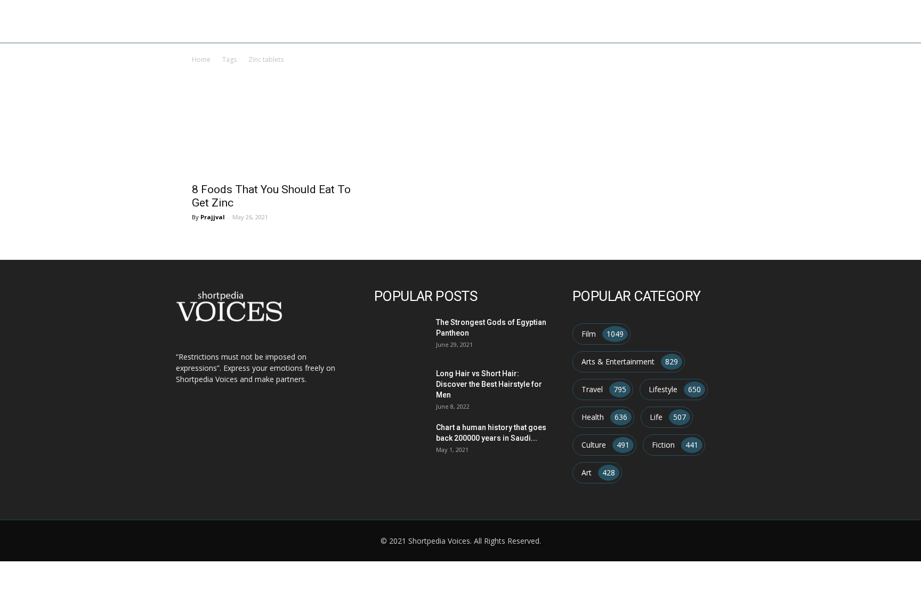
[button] (897, 22)
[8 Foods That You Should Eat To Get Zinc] (273, 136)
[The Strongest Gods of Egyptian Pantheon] (399, 334)
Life (816, 21)
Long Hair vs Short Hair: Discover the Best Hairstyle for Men (489, 384)
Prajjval (212, 217)
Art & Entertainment (602, 21)
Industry (681, 21)
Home (531, 21)
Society (853, 21)
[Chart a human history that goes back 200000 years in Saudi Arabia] (399, 439)
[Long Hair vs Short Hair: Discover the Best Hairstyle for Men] (399, 385)
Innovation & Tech (754, 21)
